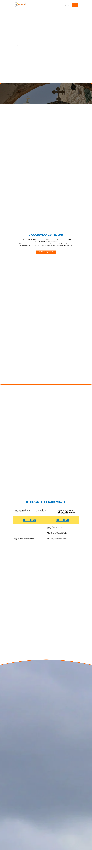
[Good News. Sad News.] (25, 507)
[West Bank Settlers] (46, 507)
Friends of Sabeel (22, 511)
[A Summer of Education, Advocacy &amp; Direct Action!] (68, 507)
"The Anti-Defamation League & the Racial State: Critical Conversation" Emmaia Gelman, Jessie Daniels (25, 538)
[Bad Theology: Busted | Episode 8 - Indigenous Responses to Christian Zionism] (59, 537)
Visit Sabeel (67, 5)
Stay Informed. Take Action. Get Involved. (46, 252)
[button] (76, 506)
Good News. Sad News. (22, 510)
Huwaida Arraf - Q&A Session (20, 526)
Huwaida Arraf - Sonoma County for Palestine (24, 531)
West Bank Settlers (42, 510)
